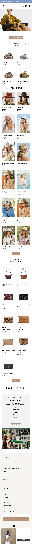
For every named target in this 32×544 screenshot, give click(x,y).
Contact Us (6, 500)
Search (5, 471)
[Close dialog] (30, 529)
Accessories (6, 479)
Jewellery (5, 476)
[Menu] (29, 6)
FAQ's (4, 494)
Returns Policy (6, 502)
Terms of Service (7, 505)
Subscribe (23, 539)
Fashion (5, 474)
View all (16, 254)
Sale (4, 482)
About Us (5, 491)
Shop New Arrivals (16, 37)
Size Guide (5, 497)
